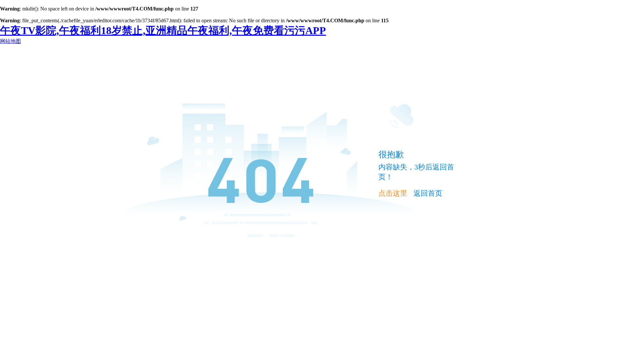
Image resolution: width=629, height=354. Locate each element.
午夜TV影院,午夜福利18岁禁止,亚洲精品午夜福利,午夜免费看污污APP (163, 30)
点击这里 (392, 193)
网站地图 (10, 41)
